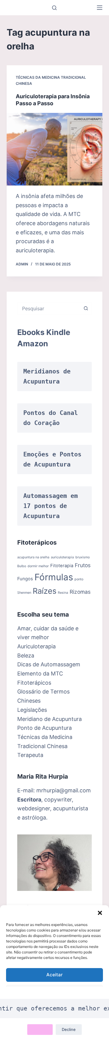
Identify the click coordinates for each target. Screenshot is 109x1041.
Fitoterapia (61, 565)
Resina (63, 593)
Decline (69, 1029)
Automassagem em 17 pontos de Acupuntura (52, 506)
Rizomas (80, 592)
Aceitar (54, 975)
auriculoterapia (62, 557)
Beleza (25, 655)
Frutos (83, 565)
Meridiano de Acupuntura (49, 719)
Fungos (25, 579)
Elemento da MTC (40, 673)
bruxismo (82, 557)
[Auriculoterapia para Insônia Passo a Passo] (55, 149)
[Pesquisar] (54, 7)
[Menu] (99, 7)
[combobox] (49, 308)
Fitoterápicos (34, 682)
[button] (100, 913)
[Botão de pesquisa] (85, 308)
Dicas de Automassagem (48, 664)
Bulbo (21, 566)
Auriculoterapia (36, 646)
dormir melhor (38, 566)
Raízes (44, 591)
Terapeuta (30, 755)
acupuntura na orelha (33, 557)
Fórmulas (54, 577)
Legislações (32, 710)
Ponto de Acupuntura (44, 728)
